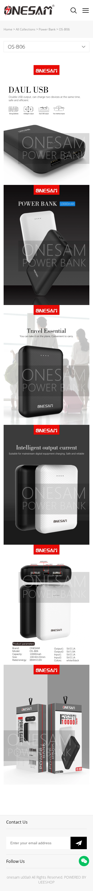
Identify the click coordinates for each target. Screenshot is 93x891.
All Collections (25, 29)
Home (8, 29)
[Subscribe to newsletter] (79, 843)
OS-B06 (64, 29)
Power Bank (47, 29)
